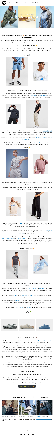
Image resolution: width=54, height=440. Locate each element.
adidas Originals (47, 131)
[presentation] (33, 397)
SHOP (27, 430)
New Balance (43, 95)
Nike (21, 223)
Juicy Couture (19, 307)
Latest (11, 2)
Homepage (3, 29)
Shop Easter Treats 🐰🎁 (27, 386)
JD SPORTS (38, 416)
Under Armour (32, 288)
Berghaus (44, 137)
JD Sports (18, 2)
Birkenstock (47, 341)
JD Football (34, 2)
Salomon (41, 143)
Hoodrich (33, 95)
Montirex (38, 137)
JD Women (26, 2)
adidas (32, 295)
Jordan (17, 300)
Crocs (39, 341)
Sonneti (29, 307)
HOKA (35, 143)
